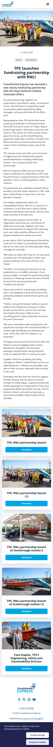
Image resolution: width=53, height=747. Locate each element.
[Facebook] (19, 699)
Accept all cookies (37, 742)
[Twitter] (24, 699)
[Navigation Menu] (48, 4)
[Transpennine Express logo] (26, 687)
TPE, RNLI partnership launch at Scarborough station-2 (26, 548)
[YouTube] (34, 699)
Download (26, 449)
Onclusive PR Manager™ (32, 718)
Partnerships (31, 60)
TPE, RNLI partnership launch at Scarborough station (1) (26, 602)
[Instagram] (29, 699)
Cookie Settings (26, 708)
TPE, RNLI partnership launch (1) (26, 494)
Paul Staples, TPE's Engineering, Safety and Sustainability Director (26, 658)
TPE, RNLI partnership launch (26, 442)
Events (18, 60)
